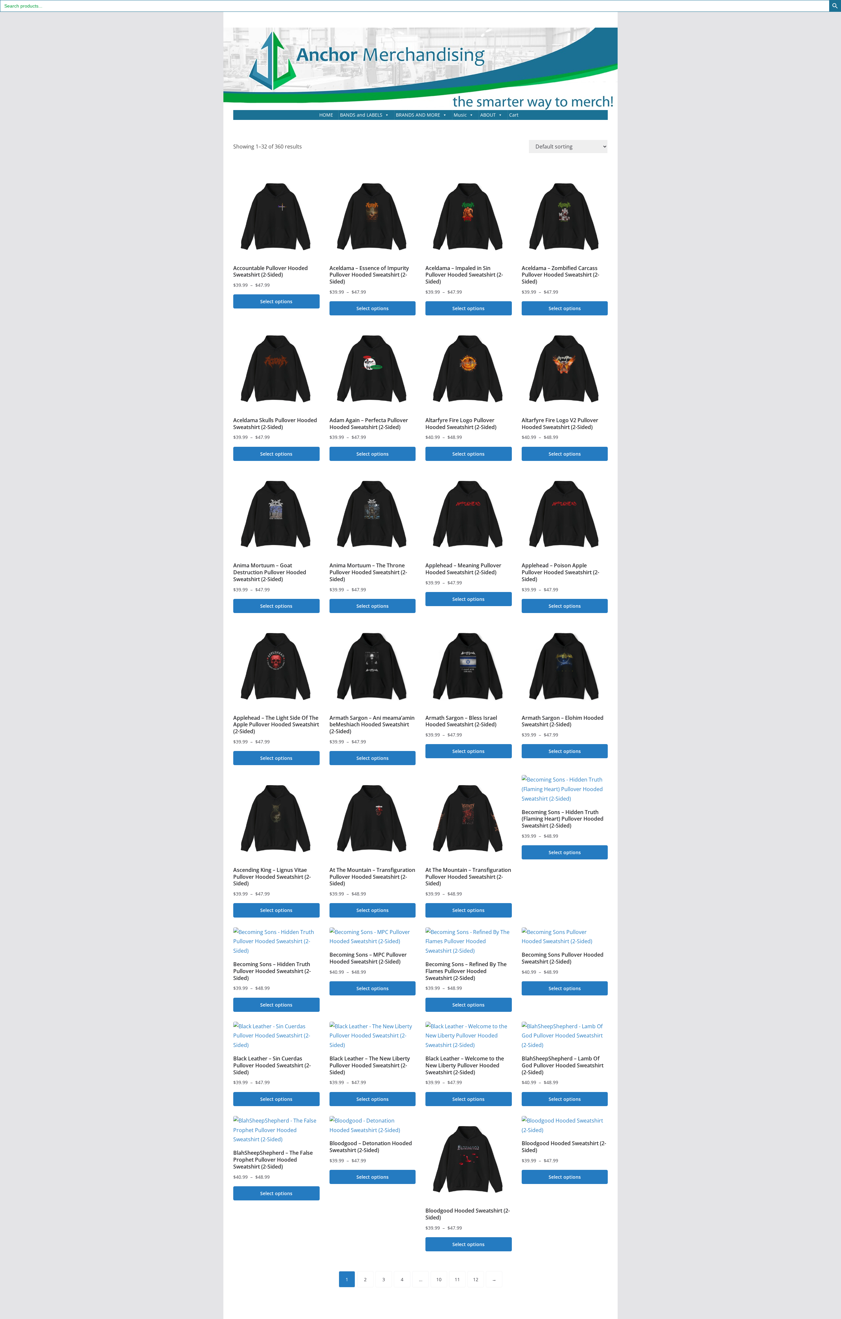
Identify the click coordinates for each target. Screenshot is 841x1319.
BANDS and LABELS (361, 115)
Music (460, 115)
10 (439, 1279)
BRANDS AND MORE (418, 115)
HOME (326, 115)
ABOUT (488, 115)
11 (457, 1279)
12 (475, 1279)
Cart (513, 115)
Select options (276, 301)
